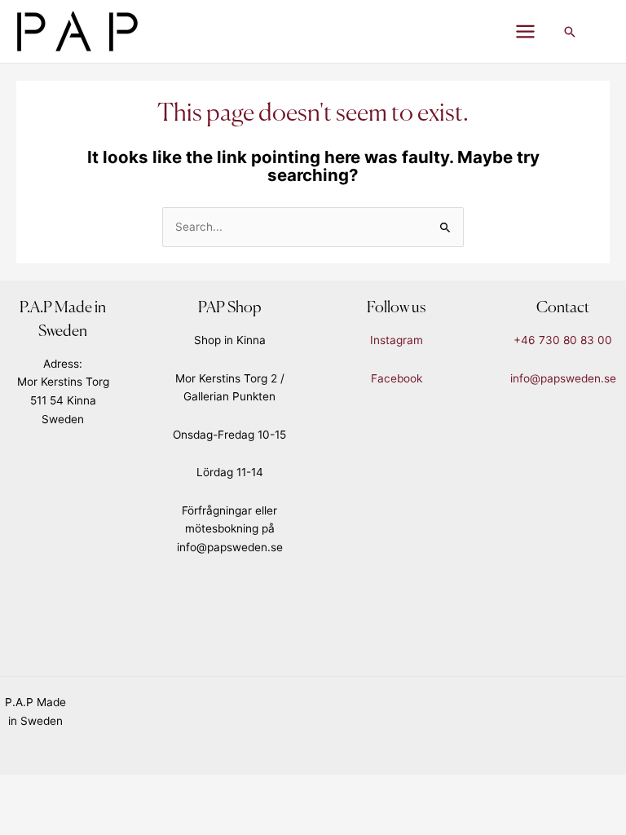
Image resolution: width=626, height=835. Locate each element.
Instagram (396, 340)
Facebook (396, 378)
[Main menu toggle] (525, 32)
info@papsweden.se (563, 378)
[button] (569, 31)
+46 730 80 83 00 (563, 340)
